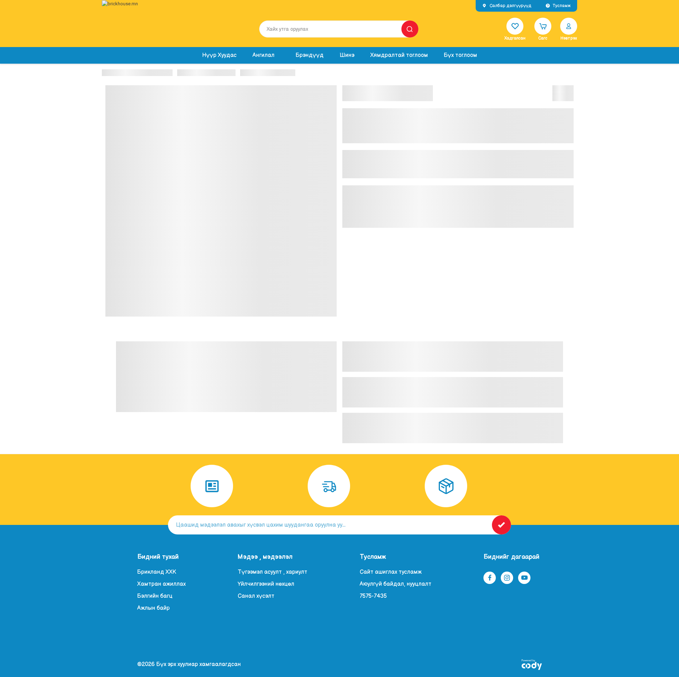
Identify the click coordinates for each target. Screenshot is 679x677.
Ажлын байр (153, 608)
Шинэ (347, 55)
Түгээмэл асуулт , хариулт (272, 572)
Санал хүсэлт (256, 596)
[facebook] (490, 577)
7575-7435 (373, 596)
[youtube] (524, 577)
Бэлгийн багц (155, 596)
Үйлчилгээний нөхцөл (266, 584)
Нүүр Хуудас (219, 55)
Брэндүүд (310, 55)
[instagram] (507, 577)
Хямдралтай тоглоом (399, 55)
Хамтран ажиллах (161, 584)
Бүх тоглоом (460, 55)
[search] (409, 29)
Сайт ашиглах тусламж (391, 572)
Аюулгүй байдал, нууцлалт (395, 584)
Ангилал (263, 55)
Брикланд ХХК (156, 572)
